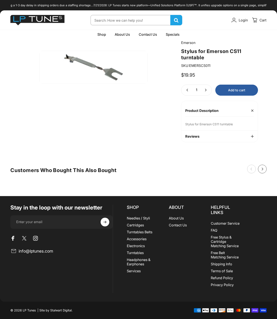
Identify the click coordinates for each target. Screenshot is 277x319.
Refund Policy (222, 278)
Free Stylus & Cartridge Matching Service (225, 241)
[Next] (262, 169)
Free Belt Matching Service (225, 255)
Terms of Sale (222, 271)
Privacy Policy (222, 285)
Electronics (136, 246)
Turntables (135, 253)
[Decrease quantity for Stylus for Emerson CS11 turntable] (186, 90)
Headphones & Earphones (138, 262)
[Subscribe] (105, 222)
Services (134, 271)
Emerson (188, 42)
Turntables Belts (139, 232)
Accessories (137, 239)
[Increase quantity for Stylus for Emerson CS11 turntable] (207, 90)
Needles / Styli (138, 218)
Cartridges (135, 225)
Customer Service (225, 223)
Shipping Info (221, 264)
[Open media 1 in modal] (93, 67)
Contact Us (178, 225)
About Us (176, 218)
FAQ (214, 230)
